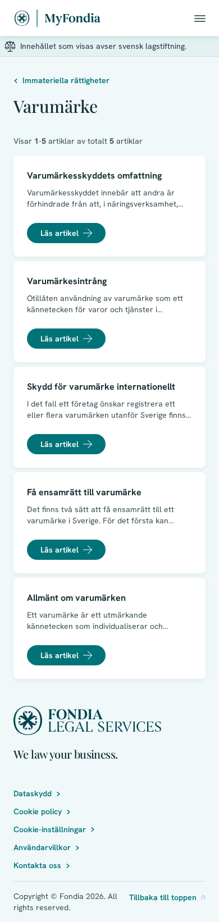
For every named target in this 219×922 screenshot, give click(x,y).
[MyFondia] (57, 18)
